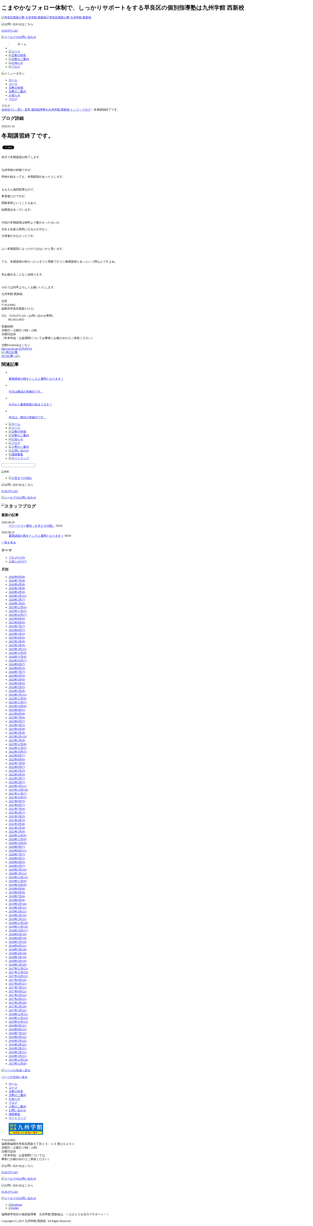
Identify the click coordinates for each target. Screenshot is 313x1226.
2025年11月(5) (17, 611)
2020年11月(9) (17, 839)
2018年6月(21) (17, 945)
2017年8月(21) (17, 983)
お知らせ (14, 95)
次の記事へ (8, 355)
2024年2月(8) (17, 690)
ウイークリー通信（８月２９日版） (32, 525)
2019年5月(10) (17, 903)
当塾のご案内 (17, 91)
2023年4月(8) (17, 729)
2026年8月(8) (17, 576)
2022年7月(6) (17, 763)
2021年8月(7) (17, 805)
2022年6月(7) (17, 767)
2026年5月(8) (17, 588)
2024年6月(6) (17, 675)
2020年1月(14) (17, 873)
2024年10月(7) (17, 660)
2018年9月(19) (17, 934)
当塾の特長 (16, 1091)
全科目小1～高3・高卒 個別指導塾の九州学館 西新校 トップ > (41, 109)
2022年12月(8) (17, 744)
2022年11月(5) (17, 748)
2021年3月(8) (17, 824)
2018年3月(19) (17, 957)
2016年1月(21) (17, 1056)
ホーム (13, 80)
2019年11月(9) (17, 881)
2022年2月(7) (17, 782)
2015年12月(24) (18, 1059)
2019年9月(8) (17, 888)
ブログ (13, 99)
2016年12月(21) (18, 1014)
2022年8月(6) (17, 759)
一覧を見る (8, 542)
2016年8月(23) (17, 1029)
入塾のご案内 (17, 1106)
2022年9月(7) (17, 755)
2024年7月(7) (17, 671)
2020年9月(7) (17, 846)
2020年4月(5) (17, 862)
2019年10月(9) (17, 884)
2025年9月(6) (17, 618)
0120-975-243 (9, 30)
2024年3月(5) (17, 687)
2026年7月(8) (17, 580)
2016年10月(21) (18, 1021)
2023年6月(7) (17, 721)
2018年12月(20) (18, 922)
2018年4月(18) (17, 953)
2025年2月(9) (17, 645)
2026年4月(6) (17, 592)
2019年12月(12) (18, 877)
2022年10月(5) (17, 751)
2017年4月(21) (17, 999)
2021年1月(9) (17, 831)
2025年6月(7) (17, 630)
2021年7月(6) (17, 808)
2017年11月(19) (18, 972)
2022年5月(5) (17, 770)
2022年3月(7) (17, 778)
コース (13, 83)
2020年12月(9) (17, 835)
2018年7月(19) (17, 941)
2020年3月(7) (17, 865)
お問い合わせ (17, 1110)
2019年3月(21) (17, 911)
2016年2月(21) (17, 1052)
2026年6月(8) (17, 584)
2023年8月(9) (17, 713)
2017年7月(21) (17, 987)
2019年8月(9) (17, 892)
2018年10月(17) (18, 930)
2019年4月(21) (17, 907)
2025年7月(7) (17, 626)
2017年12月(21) (18, 968)
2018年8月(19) (17, 938)
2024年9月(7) (17, 664)
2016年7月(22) (17, 1033)
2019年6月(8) (17, 900)
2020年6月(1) (17, 858)
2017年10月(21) (18, 976)
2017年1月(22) (17, 1010)
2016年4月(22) (17, 1044)
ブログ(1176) (17, 557)
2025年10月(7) (17, 614)
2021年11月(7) (17, 793)
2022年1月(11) (17, 786)
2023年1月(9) (17, 740)
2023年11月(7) (17, 702)
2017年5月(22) (17, 995)
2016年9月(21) (17, 1025)
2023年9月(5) (17, 710)
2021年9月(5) (17, 801)
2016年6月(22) (17, 1037)
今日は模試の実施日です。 (26, 391)
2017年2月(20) (17, 1006)
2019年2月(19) (17, 915)
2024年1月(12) (17, 694)
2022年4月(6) (17, 774)
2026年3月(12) (17, 595)
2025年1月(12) (17, 649)
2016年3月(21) (17, 1048)
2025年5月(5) (17, 633)
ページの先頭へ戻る (14, 1077)
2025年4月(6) (17, 637)
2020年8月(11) (17, 850)
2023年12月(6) (17, 698)
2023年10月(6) (17, 706)
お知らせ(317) (17, 561)
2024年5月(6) (17, 679)
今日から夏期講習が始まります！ (30, 404)
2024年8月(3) (17, 668)
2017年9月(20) (17, 980)
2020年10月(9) (17, 843)
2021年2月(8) (17, 827)
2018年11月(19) (18, 926)
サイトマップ (17, 1118)
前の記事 (12, 352)
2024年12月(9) (17, 652)
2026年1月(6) (17, 603)
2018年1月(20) (17, 964)
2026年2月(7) (17, 599)
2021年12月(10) (18, 789)
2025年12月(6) (17, 607)
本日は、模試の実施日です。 (27, 417)
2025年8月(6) (17, 622)
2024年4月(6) (17, 683)
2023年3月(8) (17, 732)
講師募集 (14, 1114)
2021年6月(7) (17, 812)
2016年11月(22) (18, 1018)
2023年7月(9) (17, 717)
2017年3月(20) (17, 1002)
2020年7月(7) (17, 854)
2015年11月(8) (17, 1063)
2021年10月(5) (17, 797)
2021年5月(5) (17, 816)
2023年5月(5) (17, 725)
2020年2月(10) (17, 869)
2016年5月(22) (17, 1040)
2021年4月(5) (17, 820)
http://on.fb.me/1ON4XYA (16, 348)
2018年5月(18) (17, 949)
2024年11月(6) (17, 656)
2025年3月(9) (17, 641)
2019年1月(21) (17, 919)
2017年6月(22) (17, 991)
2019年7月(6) (17, 896)
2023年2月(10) (17, 736)
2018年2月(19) (17, 961)
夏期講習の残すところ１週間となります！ (36, 378)
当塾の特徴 (16, 87)
